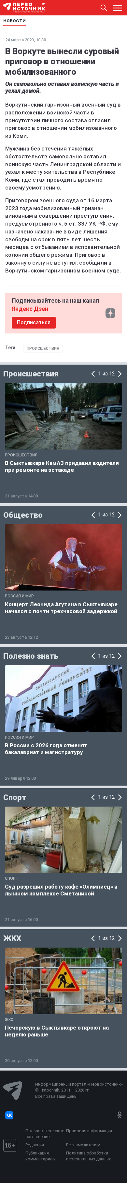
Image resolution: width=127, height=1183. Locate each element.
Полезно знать (30, 656)
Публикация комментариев (40, 1156)
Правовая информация (89, 1130)
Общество (23, 515)
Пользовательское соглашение (44, 1133)
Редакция (34, 1144)
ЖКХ (12, 938)
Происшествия (43, 348)
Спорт (14, 797)
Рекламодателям (83, 1144)
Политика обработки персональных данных (88, 1156)
